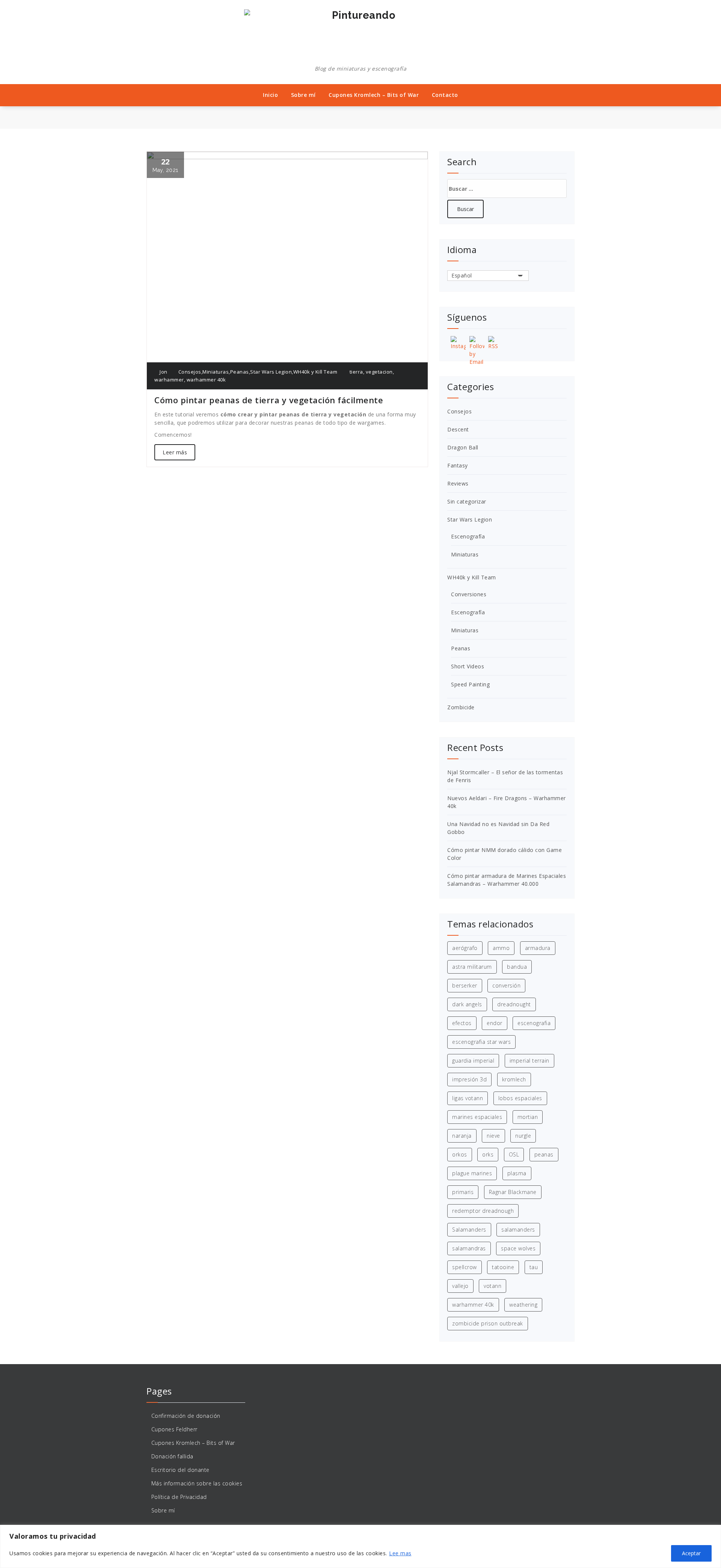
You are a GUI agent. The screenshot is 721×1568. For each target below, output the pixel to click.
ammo (501, 947)
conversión (506, 985)
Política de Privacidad (179, 1496)
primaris (463, 1192)
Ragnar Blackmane (513, 1192)
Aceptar (691, 1553)
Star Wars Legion (271, 371)
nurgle (523, 1135)
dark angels (467, 1004)
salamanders (518, 1229)
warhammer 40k (206, 379)
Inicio (270, 94)
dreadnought (514, 1004)
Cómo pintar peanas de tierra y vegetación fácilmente (268, 400)
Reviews (458, 483)
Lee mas (400, 1553)
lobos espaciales (520, 1098)
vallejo (460, 1285)
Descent (458, 429)
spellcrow (464, 1267)
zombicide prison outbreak (487, 1323)
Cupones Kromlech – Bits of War (374, 94)
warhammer (169, 379)
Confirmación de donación (185, 1415)
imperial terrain (529, 1060)
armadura (538, 947)
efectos (462, 1023)
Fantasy (457, 465)
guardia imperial (473, 1060)
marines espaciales (477, 1116)
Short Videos (467, 666)
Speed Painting (470, 684)
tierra (356, 371)
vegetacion (379, 371)
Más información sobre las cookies (197, 1483)
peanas (544, 1154)
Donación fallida (172, 1456)
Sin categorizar (466, 501)
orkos (459, 1154)
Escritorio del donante (180, 1469)
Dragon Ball (462, 447)
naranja (462, 1135)
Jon (162, 371)
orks (487, 1154)
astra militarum (472, 966)
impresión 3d (469, 1079)
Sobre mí (303, 94)
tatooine (503, 1267)
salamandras (469, 1248)
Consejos (189, 371)
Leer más (175, 452)
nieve (493, 1135)
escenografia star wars (481, 1041)
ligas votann (467, 1098)
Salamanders (469, 1229)
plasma (516, 1173)
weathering (523, 1304)
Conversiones (468, 594)
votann (492, 1285)
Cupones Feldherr (174, 1429)
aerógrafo (465, 947)
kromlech (514, 1079)
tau (533, 1267)
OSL (514, 1154)
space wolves (518, 1248)
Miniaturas (215, 371)
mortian (527, 1116)
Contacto (445, 94)
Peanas (239, 371)
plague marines (472, 1173)
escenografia (534, 1023)
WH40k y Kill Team (315, 371)
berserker (464, 985)
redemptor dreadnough (483, 1210)
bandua (517, 966)
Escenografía (468, 536)
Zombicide (461, 707)
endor (494, 1023)
